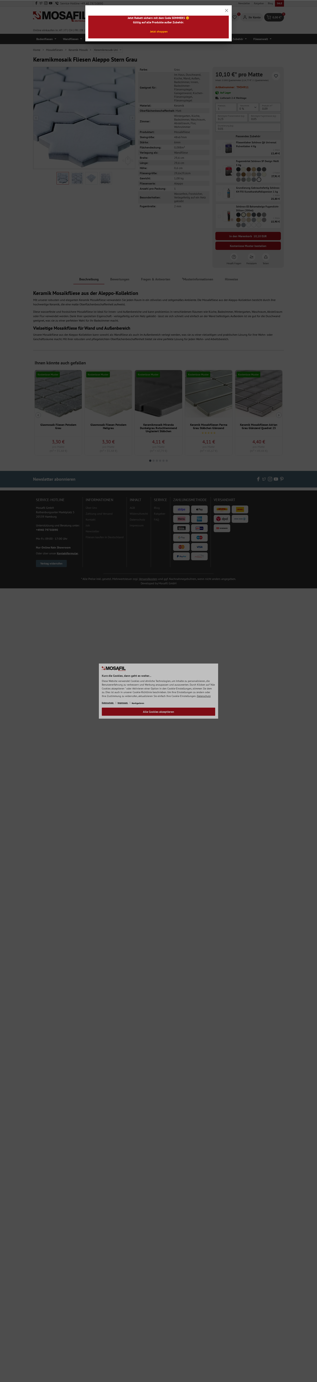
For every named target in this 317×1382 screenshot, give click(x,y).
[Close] (226, 10)
